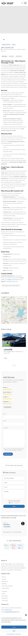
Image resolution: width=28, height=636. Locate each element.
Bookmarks (5, 581)
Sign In (22, 3)
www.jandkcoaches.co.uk (12, 281)
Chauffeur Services (6, 44)
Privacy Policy (5, 588)
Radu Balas (6, 524)
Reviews (4, 579)
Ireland (13, 44)
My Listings (5, 596)
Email (4, 420)
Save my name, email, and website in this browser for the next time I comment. (14, 449)
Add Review (19, 56)
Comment (5, 428)
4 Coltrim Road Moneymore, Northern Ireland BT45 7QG (13, 50)
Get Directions (21, 298)
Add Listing (5, 600)
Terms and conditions (7, 586)
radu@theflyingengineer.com (12, 612)
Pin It (14, 548)
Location (11, 56)
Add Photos (8, 407)
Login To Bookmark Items (15, 540)
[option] (14, 19)
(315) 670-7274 (8, 609)
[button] (26, 615)
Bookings (4, 583)
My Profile (4, 591)
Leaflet (12, 322)
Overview (4, 56)
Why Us (4, 577)
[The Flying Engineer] (7, 3)
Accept (14, 627)
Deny (14, 630)
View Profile (6, 526)
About (3, 593)
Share (7, 545)
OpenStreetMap (18, 322)
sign (7, 285)
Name (4, 414)
